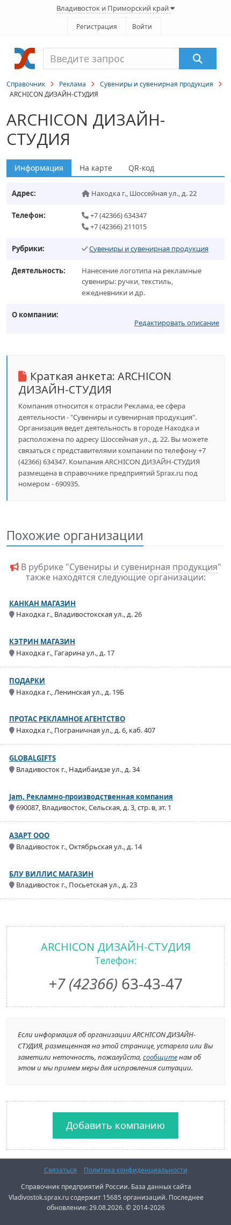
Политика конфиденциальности (135, 1170)
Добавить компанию (115, 1125)
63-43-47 (115, 983)
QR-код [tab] (141, 168)
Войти (142, 26)
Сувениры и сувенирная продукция (156, 84)
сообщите (160, 1057)
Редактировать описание (176, 322)
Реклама (72, 84)
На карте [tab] (96, 168)
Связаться (60, 1170)
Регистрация (96, 26)
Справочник (25, 84)
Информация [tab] (39, 168)
